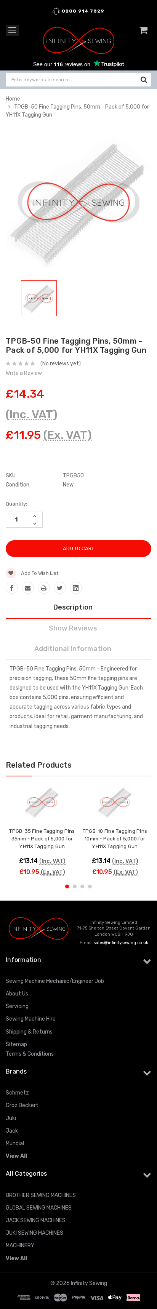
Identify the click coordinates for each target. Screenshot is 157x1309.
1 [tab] (67, 886)
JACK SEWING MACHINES (36, 1220)
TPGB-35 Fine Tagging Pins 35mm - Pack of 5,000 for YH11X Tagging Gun (42, 838)
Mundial (15, 1143)
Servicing (17, 1006)
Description (73, 607)
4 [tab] (90, 886)
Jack (12, 1131)
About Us (17, 994)
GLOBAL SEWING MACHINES (39, 1208)
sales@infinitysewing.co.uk (121, 942)
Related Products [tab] (39, 765)
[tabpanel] (39, 299)
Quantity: (16, 504)
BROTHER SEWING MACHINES (41, 1195)
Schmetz (17, 1093)
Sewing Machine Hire (31, 1019)
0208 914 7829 (82, 11)
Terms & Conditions (30, 1054)
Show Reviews (73, 628)
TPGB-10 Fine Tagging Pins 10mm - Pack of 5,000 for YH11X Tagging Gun (115, 838)
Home (13, 99)
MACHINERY (20, 1245)
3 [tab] (82, 886)
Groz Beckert (22, 1105)
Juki (11, 1118)
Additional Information (72, 649)
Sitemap (16, 1044)
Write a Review (24, 373)
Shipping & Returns (29, 1032)
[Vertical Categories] (12, 30)
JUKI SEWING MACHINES (34, 1233)
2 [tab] (75, 886)
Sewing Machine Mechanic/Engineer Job (55, 981)
